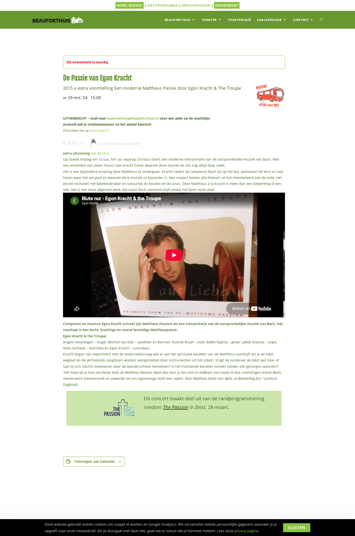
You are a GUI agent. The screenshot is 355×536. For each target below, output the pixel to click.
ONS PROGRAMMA (162, 5)
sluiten (296, 527)
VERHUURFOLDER (195, 5)
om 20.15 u (100, 153)
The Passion (175, 407)
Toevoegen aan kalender (94, 461)
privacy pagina (246, 530)
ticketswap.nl (99, 131)
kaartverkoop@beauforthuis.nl (133, 118)
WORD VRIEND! (129, 5)
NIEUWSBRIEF (226, 5)
